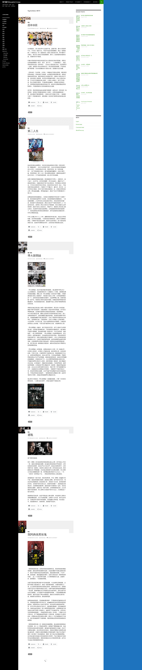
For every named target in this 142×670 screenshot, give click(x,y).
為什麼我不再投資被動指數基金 (88, 34)
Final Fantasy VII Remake (86, 101)
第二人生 (33, 130)
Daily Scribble (5, 65)
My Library (77, 1)
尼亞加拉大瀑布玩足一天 (86, 55)
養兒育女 (4, 23)
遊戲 (3, 41)
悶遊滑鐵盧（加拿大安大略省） (88, 45)
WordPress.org (80, 130)
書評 (3, 35)
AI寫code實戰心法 (85, 85)
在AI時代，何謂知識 (85, 64)
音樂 (3, 43)
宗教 (3, 31)
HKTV (30, 112)
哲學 (3, 29)
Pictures (4, 61)
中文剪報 (5, 55)
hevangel (43, 28)
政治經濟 (4, 27)
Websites (5, 57)
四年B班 (33, 25)
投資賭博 (4, 19)
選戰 (30, 434)
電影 (29, 252)
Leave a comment (53, 28)
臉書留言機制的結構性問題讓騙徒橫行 (89, 73)
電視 (29, 22)
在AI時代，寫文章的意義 (86, 92)
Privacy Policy (69, 1)
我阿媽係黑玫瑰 (37, 534)
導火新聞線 (34, 255)
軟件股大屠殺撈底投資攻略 (87, 15)
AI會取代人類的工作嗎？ (86, 25)
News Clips (5, 53)
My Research (87, 1)
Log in (77, 121)
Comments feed (80, 127)
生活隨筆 (4, 21)
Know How (5, 59)
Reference (4, 51)
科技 (3, 47)
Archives (95, 1)
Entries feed (79, 124)
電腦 (3, 45)
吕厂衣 (3, 67)
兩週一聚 (4, 49)
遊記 (3, 25)
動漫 (3, 33)
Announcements (6, 17)
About (61, 1)
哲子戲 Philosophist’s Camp (11, 2)
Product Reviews (6, 63)
